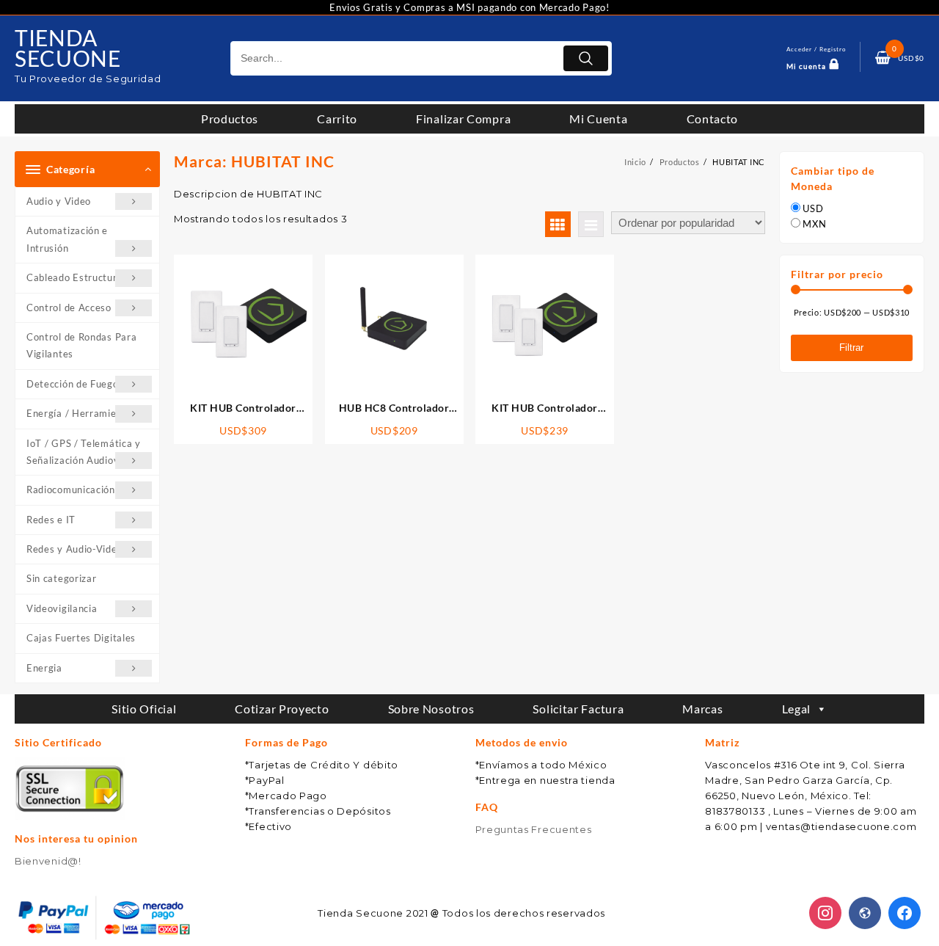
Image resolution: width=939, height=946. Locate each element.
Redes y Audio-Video (74, 549)
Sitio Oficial (144, 709)
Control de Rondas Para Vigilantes (81, 345)
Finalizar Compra (463, 118)
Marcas (702, 709)
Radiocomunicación (70, 489)
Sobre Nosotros (431, 709)
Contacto (713, 118)
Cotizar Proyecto (282, 709)
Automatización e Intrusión (67, 239)
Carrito (337, 118)
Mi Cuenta (598, 118)
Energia (44, 668)
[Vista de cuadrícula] (558, 224)
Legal (796, 709)
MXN (814, 224)
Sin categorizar (61, 578)
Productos (229, 118)
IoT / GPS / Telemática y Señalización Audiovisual (83, 451)
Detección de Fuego (72, 384)
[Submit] (585, 58)
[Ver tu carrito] (883, 58)
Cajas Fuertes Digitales (81, 638)
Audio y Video (58, 201)
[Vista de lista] (591, 224)
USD (813, 208)
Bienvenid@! (48, 861)
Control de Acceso (69, 307)
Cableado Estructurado (80, 277)
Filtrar (851, 347)
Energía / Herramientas (81, 413)
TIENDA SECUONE (68, 47)
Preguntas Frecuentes (533, 829)
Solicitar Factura (578, 709)
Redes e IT (51, 519)
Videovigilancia (62, 608)
